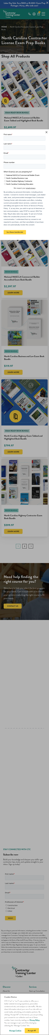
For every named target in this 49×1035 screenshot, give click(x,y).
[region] (24, 1014)
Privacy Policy (35, 1020)
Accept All (32, 1030)
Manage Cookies (15, 1030)
